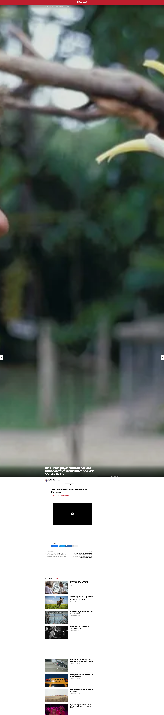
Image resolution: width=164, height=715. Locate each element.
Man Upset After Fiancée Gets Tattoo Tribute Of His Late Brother (81, 582)
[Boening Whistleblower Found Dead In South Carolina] (56, 617)
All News (55, 578)
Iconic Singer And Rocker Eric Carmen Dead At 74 (79, 627)
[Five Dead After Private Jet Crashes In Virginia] (56, 695)
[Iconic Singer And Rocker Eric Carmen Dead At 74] (56, 632)
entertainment (68, 484)
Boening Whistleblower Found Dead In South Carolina (81, 612)
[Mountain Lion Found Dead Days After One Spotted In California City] (56, 665)
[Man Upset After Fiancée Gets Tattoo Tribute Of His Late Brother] (56, 587)
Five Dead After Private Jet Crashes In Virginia (81, 690)
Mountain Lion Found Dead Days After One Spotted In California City (81, 660)
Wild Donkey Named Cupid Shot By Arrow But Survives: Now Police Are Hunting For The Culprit (81, 597)
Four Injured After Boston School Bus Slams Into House (81, 675)
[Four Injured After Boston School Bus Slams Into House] (56, 680)
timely (72, 484)
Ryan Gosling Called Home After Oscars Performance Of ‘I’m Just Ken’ (80, 706)
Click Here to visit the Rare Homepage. (61, 495)
